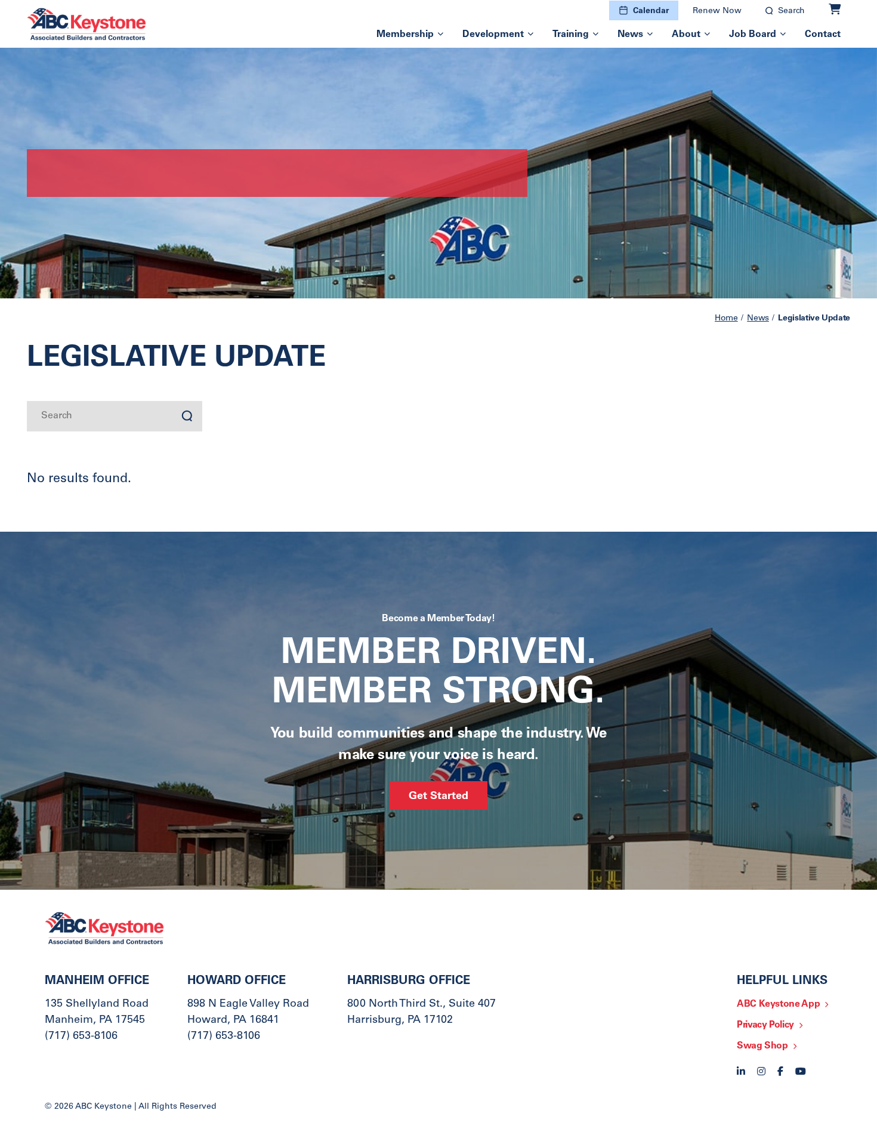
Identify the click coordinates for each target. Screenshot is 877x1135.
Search (791, 11)
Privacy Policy (765, 1025)
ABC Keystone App (778, 1004)
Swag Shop (762, 1046)
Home (726, 318)
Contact (823, 34)
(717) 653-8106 (81, 1036)
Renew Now (717, 11)
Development (493, 34)
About (686, 34)
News (630, 34)
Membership (405, 34)
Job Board (752, 34)
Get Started (438, 796)
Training (570, 34)
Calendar (651, 11)
